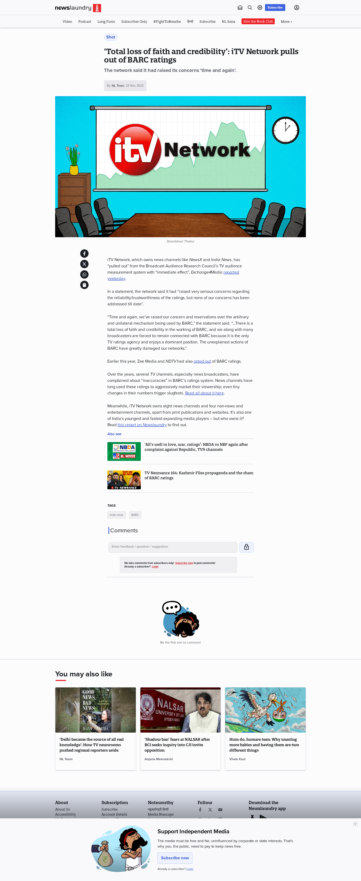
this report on (130, 424)
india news (116, 515)
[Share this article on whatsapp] (84, 274)
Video (67, 21)
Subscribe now (175, 858)
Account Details (114, 814)
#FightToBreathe (167, 21)
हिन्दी (190, 21)
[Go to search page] (250, 7)
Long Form (106, 21)
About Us (62, 809)
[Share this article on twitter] (84, 264)
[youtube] (220, 810)
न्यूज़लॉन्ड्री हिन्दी (158, 809)
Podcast (84, 21)
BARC (135, 515)
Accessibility (65, 814)
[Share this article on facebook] (84, 253)
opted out (202, 361)
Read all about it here (204, 393)
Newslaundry (155, 424)
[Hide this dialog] (355, 824)
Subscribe (275, 7)
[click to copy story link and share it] (84, 285)
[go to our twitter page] (210, 810)
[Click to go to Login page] (296, 7)
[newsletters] (240, 7)
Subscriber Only (134, 21)
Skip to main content (76, 33)
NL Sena (228, 21)
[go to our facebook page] (200, 810)
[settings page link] (259, 7)
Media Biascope (161, 814)
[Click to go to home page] (78, 8)
